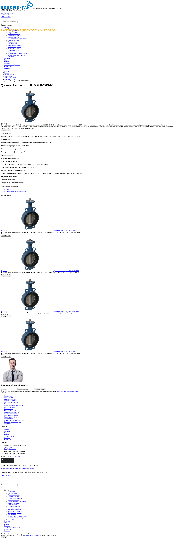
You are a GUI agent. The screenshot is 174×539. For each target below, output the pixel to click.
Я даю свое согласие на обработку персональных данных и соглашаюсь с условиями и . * (41, 391)
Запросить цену (5, 130)
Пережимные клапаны (15, 35)
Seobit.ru (17, 456)
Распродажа (11, 29)
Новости (7, 58)
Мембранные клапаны (15, 48)
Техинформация (9, 436)
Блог (5, 60)
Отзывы (6, 61)
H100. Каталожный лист (11, 190)
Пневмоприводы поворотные (17, 39)
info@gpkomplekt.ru (7, 13)
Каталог (6, 27)
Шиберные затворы (14, 34)
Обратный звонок (6, 25)
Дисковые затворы (13, 32)
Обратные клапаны (14, 43)
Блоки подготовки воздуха (16, 55)
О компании (8, 66)
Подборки (11, 56)
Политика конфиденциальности (11, 468)
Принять (3, 537)
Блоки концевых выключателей (18, 53)
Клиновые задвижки (14, 47)
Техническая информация (12, 65)
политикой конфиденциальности (67, 391)
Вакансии (7, 68)
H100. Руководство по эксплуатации (15, 191)
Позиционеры (12, 42)
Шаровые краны (13, 30)
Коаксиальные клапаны (15, 45)
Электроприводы (13, 40)
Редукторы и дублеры (14, 50)
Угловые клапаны (13, 37)
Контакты (7, 63)
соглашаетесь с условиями (33, 535)
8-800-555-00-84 (6, 17)
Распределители (13, 52)
